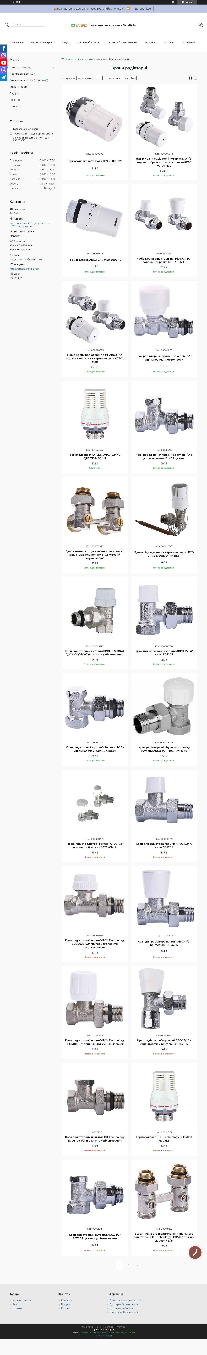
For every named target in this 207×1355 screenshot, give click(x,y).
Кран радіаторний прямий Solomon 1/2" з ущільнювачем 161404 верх (164, 358)
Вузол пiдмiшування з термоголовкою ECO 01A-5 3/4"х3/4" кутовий (164, 554)
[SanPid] (79, 25)
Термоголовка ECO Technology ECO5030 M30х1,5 (164, 1139)
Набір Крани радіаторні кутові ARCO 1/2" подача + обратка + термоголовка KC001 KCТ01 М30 (164, 162)
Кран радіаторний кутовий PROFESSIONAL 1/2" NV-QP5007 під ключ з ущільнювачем (95, 653)
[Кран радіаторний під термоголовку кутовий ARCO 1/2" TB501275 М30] (164, 706)
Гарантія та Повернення (124, 1312)
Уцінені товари (19, 86)
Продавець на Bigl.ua (103, 1329)
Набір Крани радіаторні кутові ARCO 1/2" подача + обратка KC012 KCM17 (95, 845)
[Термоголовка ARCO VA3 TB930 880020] (95, 117)
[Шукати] (6, 25)
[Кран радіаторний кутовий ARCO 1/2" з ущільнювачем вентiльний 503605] (164, 999)
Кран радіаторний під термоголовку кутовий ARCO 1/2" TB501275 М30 (164, 749)
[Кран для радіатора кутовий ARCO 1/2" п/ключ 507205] (164, 610)
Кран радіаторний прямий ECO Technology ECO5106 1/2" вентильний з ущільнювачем (95, 1042)
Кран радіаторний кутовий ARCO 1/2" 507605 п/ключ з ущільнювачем (95, 1236)
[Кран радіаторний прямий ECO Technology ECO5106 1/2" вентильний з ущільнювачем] (95, 999)
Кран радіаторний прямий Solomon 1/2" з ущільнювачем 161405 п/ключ (164, 456)
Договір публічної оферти (125, 1304)
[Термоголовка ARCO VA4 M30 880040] (95, 217)
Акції (65, 42)
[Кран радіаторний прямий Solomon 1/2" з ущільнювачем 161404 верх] (164, 314)
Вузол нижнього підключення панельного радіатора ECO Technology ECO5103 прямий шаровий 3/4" (164, 1237)
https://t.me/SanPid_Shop (24, 268)
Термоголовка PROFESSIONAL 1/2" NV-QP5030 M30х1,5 (95, 456)
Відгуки (150, 42)
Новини (17, 1308)
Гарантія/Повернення (122, 42)
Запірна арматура (97, 59)
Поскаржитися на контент (93, 1332)
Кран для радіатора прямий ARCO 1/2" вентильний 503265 (164, 943)
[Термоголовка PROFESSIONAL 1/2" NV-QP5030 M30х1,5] (95, 414)
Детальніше (143, 8)
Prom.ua (120, 1327)
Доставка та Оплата (121, 1308)
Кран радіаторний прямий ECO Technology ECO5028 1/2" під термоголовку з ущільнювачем (95, 944)
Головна (17, 42)
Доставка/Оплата (87, 42)
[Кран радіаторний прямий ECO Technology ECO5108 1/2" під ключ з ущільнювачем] (95, 1096)
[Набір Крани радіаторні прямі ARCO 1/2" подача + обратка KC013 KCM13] (164, 217)
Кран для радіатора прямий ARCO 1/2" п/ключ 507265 (164, 845)
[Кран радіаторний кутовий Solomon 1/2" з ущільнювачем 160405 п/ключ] (95, 706)
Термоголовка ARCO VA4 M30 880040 (94, 259)
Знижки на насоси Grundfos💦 (29, 80)
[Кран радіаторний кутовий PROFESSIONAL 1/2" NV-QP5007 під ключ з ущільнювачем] (95, 610)
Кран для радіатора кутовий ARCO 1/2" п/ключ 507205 (164, 653)
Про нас (169, 42)
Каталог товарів (41, 42)
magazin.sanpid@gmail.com (26, 259)
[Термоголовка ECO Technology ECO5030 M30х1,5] (164, 1096)
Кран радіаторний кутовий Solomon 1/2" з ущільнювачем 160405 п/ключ (95, 749)
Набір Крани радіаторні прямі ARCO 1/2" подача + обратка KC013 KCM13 (164, 260)
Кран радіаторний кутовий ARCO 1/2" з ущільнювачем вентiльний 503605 (164, 1042)
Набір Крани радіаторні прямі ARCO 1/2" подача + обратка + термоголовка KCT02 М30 (95, 358)
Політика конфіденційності (125, 1300)
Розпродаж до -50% (23, 73)
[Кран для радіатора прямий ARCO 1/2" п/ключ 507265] (164, 803)
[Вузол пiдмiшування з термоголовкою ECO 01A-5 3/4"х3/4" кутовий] (164, 510)
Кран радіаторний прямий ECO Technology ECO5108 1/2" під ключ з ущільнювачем (95, 1139)
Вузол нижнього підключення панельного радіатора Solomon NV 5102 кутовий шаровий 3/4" (94, 555)
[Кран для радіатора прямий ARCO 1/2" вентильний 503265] (164, 899)
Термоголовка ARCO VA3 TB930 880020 (95, 161)
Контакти (189, 42)
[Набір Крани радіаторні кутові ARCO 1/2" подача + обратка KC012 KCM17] (95, 803)
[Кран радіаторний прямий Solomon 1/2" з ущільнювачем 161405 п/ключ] (164, 414)
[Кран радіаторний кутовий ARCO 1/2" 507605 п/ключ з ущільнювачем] (95, 1193)
